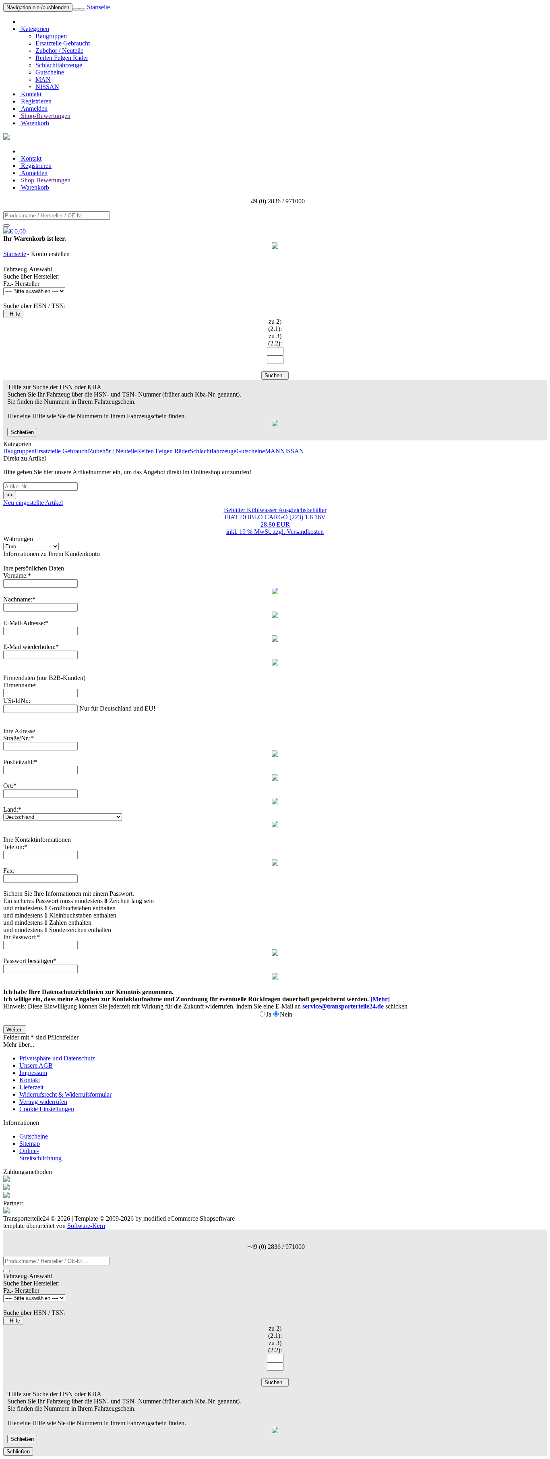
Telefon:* (15, 846)
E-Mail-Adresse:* (25, 623)
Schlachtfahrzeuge (58, 65)
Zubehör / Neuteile (59, 50)
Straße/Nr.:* (18, 738)
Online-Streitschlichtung (40, 1154)
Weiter (14, 1030)
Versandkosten (305, 531)
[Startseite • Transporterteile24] (6, 137)
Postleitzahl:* (20, 761)
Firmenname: (20, 685)
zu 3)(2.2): (275, 340)
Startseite (97, 7)
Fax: (8, 870)
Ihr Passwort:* (21, 937)
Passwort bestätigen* (29, 960)
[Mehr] (380, 999)
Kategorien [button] (34, 28)
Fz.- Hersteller (21, 283)
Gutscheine (49, 72)
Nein (286, 1014)
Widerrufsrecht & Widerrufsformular (65, 1094)
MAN (43, 79)
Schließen (22, 432)
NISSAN (47, 86)
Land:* (12, 809)
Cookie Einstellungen (46, 1109)
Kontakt (30, 94)
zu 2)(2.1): (275, 325)
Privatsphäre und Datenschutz (57, 1058)
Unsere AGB (36, 1065)
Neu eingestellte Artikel (33, 502)
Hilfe (13, 314)
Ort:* (10, 785)
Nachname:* (19, 599)
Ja (268, 1014)
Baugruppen (51, 36)
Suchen (275, 375)
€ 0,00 (18, 231)
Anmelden (33, 108)
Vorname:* (17, 575)
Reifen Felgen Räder (61, 57)
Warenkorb (34, 123)
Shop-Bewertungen (44, 115)
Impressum (33, 1072)
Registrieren (35, 101)
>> (9, 495)
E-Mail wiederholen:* (31, 646)
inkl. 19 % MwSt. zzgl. (256, 531)
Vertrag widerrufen (43, 1101)
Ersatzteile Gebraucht (62, 43)
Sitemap (29, 1143)
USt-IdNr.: (16, 700)
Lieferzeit (31, 1087)
